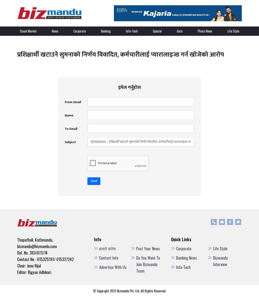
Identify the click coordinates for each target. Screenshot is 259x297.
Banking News (186, 258)
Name (69, 115)
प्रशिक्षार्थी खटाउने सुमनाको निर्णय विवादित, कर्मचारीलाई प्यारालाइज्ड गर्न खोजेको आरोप (120, 54)
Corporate (79, 31)
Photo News (205, 31)
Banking (106, 31)
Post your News (148, 248)
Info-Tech (132, 31)
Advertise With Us (112, 267)
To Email (71, 129)
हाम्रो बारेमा (107, 248)
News (55, 31)
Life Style (233, 31)
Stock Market (28, 31)
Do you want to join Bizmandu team (148, 264)
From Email (73, 102)
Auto (180, 31)
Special (157, 31)
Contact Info (108, 258)
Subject (70, 142)
